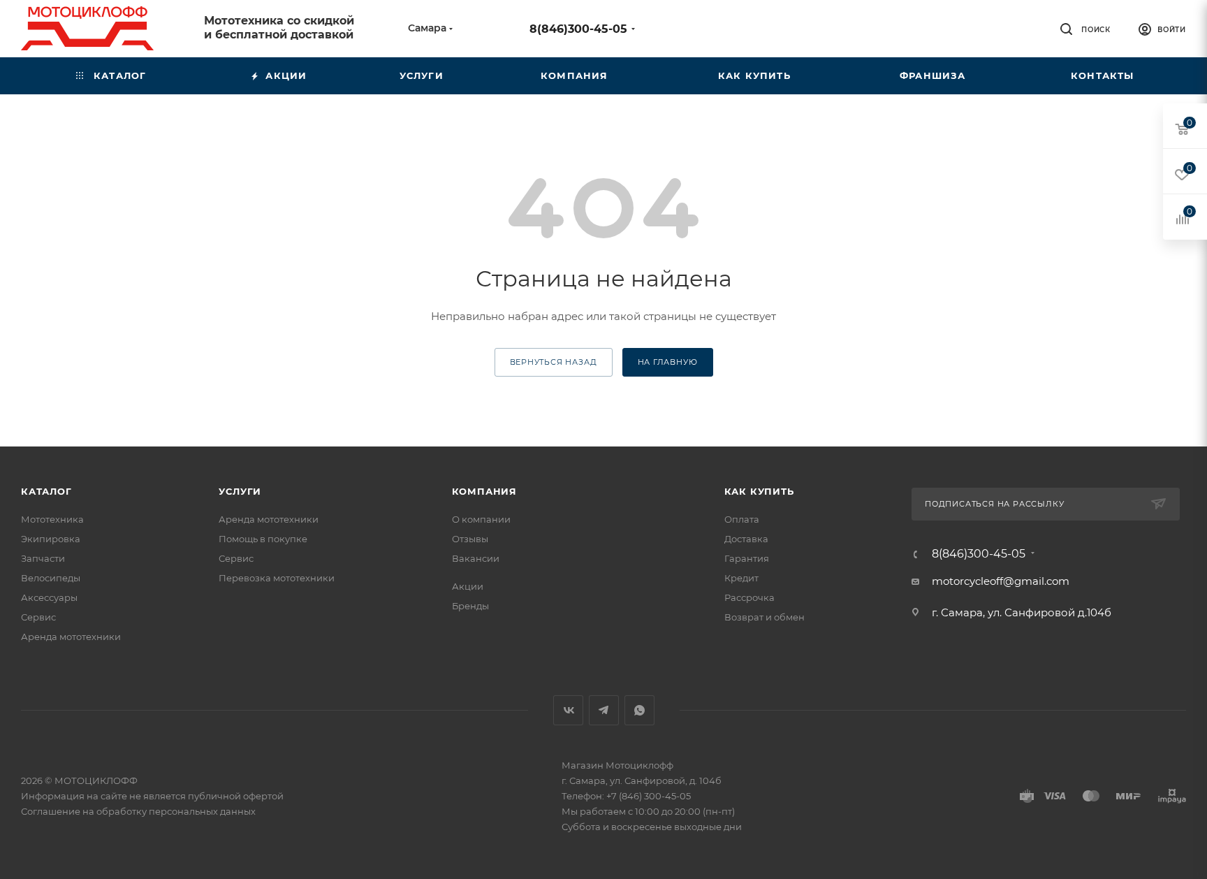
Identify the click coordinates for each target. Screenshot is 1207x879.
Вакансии (475, 558)
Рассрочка (749, 597)
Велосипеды (50, 577)
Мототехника (52, 519)
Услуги (240, 491)
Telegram (604, 710)
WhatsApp (639, 710)
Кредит (741, 577)
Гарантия (746, 558)
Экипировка (50, 538)
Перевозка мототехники (277, 577)
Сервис (38, 617)
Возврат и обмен (764, 617)
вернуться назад (553, 362)
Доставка (746, 538)
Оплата (741, 519)
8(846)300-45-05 (578, 29)
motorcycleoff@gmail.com (1000, 581)
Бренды (470, 605)
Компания (484, 491)
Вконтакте (568, 710)
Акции (467, 586)
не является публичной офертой (206, 795)
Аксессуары (49, 597)
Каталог (46, 491)
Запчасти (43, 558)
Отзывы (470, 538)
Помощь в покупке (263, 538)
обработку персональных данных (176, 811)
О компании (481, 519)
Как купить (759, 491)
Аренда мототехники (71, 636)
